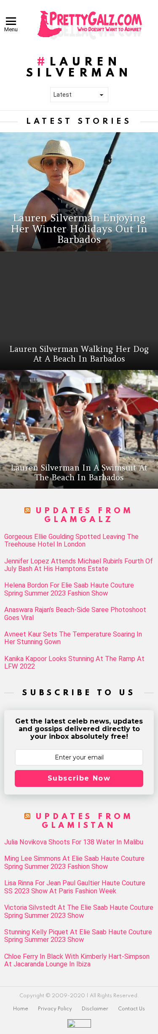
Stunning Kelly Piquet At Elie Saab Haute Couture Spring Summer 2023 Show (78, 936)
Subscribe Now (79, 778)
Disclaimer (95, 1009)
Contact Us (131, 1009)
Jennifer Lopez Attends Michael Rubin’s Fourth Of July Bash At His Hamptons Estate (78, 565)
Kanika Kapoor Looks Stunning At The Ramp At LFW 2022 (74, 662)
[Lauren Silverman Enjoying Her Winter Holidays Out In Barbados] (79, 191)
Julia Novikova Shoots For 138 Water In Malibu (73, 842)
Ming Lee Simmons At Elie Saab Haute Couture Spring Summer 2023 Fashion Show (74, 862)
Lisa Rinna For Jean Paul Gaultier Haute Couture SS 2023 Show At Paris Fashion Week (74, 887)
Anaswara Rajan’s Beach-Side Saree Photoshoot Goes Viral (75, 613)
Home (20, 1009)
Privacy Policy (55, 1009)
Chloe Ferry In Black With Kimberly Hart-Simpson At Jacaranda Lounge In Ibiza (77, 960)
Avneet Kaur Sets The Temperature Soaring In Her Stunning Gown (73, 638)
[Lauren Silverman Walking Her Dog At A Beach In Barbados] (79, 310)
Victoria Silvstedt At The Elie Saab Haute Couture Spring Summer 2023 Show (78, 911)
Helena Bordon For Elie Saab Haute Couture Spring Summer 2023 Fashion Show (69, 589)
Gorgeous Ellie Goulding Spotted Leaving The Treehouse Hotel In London (71, 540)
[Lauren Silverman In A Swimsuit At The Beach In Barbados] (79, 429)
